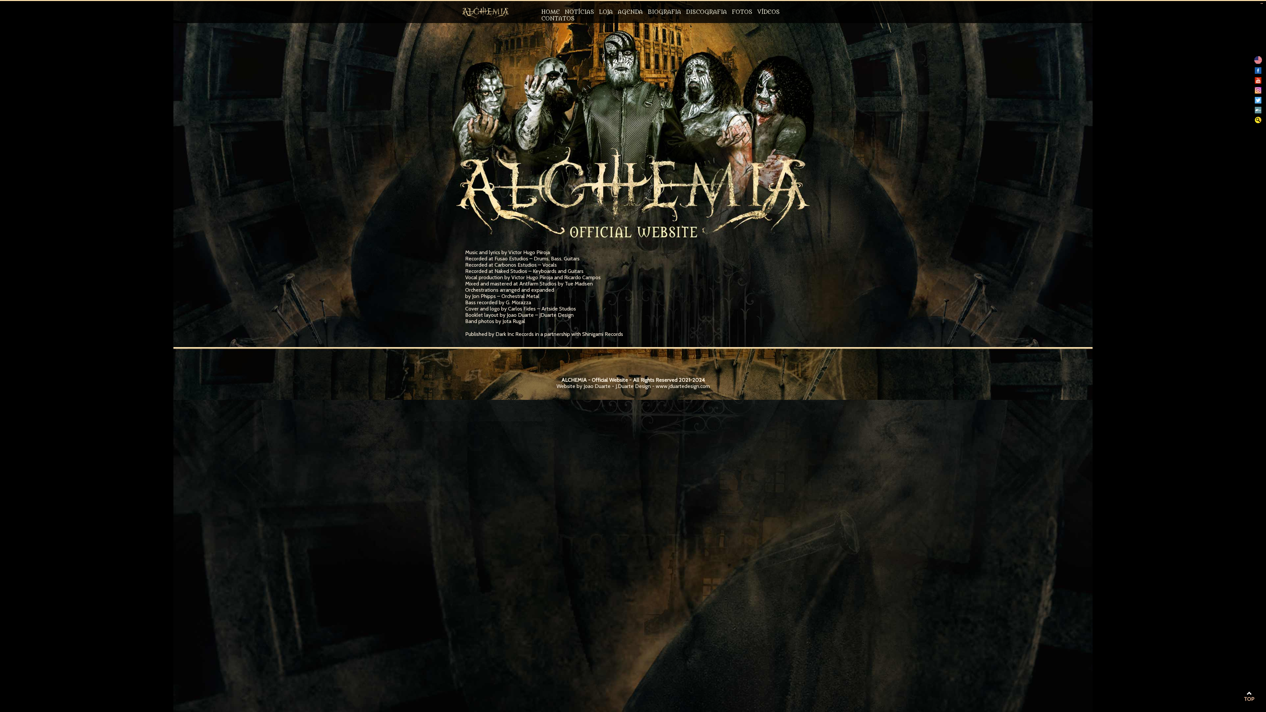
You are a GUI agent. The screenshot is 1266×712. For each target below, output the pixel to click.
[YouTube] (1258, 82)
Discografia (706, 12)
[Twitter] (1258, 102)
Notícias (579, 12)
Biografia (664, 12)
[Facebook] (1258, 72)
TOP (1249, 699)
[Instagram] (1258, 92)
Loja (606, 12)
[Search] (1258, 121)
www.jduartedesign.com (683, 386)
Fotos (742, 12)
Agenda (630, 12)
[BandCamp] (1258, 111)
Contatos (558, 18)
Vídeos (768, 12)
